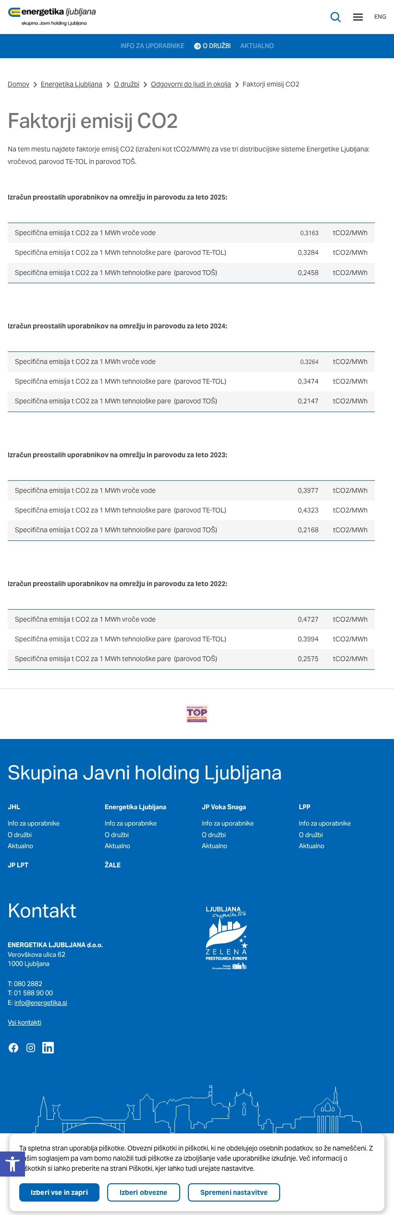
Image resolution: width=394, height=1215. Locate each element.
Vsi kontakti (24, 1022)
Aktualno (20, 846)
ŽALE (113, 865)
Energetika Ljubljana (71, 84)
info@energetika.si (40, 1003)
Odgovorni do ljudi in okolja (191, 84)
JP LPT (18, 865)
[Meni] (358, 17)
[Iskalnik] (336, 17)
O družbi (126, 84)
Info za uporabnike (34, 823)
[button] (12, 1164)
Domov (18, 84)
